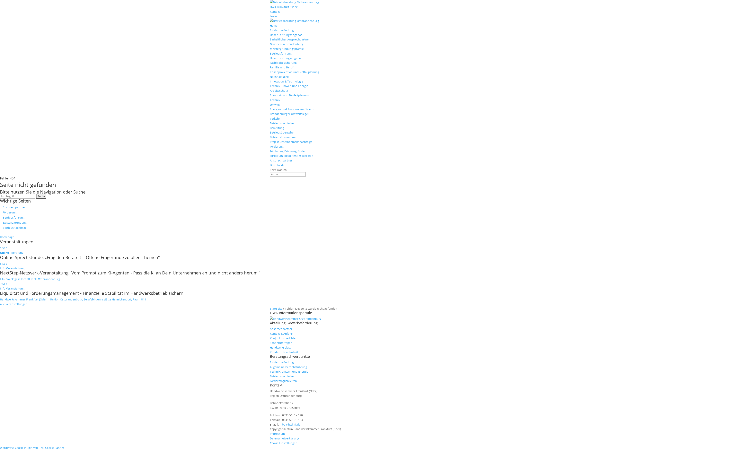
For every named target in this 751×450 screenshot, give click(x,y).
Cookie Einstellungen (283, 443)
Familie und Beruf (281, 67)
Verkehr (275, 118)
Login (273, 16)
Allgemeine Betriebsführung (288, 367)
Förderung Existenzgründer (288, 151)
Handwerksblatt (280, 347)
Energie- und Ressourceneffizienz (292, 109)
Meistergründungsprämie (287, 49)
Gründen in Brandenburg (286, 44)
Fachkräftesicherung (283, 63)
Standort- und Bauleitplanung (289, 95)
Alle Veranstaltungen (13, 304)
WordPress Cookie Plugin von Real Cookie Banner (32, 448)
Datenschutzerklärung (284, 438)
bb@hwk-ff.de (291, 424)
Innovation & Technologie (286, 81)
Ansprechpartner (281, 160)
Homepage (7, 237)
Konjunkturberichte (283, 338)
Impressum (277, 434)
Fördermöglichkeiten (283, 381)
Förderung (277, 146)
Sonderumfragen (281, 343)
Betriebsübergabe (282, 132)
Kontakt (275, 11)
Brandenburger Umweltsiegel (289, 114)
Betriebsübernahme (283, 137)
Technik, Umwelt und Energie (289, 86)
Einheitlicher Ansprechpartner (290, 39)
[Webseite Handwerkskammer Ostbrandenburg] (295, 319)
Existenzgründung (282, 30)
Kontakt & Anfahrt (281, 333)
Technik (275, 100)
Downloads (277, 165)
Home (274, 25)
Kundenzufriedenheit (284, 352)
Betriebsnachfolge (282, 123)
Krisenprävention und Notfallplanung (294, 72)
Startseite (276, 308)
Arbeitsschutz (279, 90)
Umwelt (275, 105)
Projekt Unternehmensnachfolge (291, 142)
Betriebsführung (281, 53)
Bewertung (277, 128)
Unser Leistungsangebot (286, 35)
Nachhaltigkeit (279, 77)
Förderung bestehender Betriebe (291, 156)
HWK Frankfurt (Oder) (284, 7)
